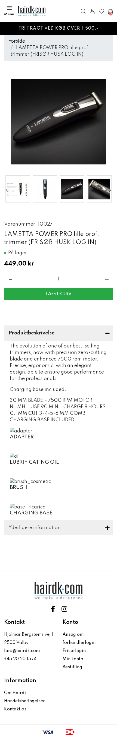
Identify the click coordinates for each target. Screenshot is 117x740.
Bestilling (72, 667)
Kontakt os (15, 709)
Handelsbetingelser (24, 701)
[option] (17, 189)
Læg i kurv (59, 294)
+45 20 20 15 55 (21, 659)
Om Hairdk (15, 693)
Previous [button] (7, 190)
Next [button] (110, 190)
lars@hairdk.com (22, 651)
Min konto (73, 659)
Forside (16, 41)
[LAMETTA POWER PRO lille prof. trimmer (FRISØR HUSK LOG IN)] (18, 189)
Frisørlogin (74, 651)
